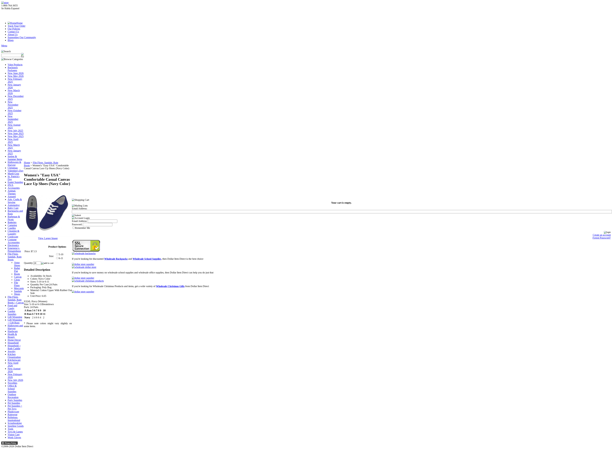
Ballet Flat (17, 269)
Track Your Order (16, 26)
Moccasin (19, 288)
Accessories (14, 188)
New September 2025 (13, 119)
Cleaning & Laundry (13, 232)
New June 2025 (16, 133)
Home (19, 23)
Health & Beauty (12, 335)
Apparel (12, 196)
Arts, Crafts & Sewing (15, 201)
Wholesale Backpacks (116, 258)
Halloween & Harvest (14, 163)
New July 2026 (15, 380)
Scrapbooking (15, 423)
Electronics (13, 245)
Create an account (602, 235)
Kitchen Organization (14, 355)
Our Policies (14, 28)
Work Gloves (14, 437)
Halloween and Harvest (15, 327)
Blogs (11, 40)
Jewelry (11, 351)
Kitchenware (14, 360)
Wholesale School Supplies (147, 258)
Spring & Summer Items (15, 158)
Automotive (14, 205)
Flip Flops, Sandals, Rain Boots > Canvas (16, 300)
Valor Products (15, 64)
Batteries (12, 222)
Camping (12, 225)
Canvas (18, 276)
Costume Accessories (14, 241)
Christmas (13, 167)
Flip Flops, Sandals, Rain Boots (15, 257)
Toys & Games (15, 431)
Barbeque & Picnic (14, 218)
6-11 (61, 258)
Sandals (18, 291)
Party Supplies (15, 400)
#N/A (10, 185)
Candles (12, 228)
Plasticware (13, 411)
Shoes (17, 294)
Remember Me (82, 228)
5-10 (61, 254)
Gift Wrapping (15, 317)
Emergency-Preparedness (14, 249)
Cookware (13, 236)
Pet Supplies (14, 403)
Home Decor (14, 340)
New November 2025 (13, 105)
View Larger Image (48, 238)
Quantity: (28, 263)
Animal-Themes (12, 192)
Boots (17, 274)
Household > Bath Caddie (14, 347)
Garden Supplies (12, 312)
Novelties (12, 383)
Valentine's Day (15, 170)
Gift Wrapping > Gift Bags (15, 321)
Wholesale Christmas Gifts (170, 286)
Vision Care (14, 434)
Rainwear (12, 414)
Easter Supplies (15, 182)
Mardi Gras (13, 173)
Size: (51, 256)
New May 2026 (16, 76)
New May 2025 (16, 136)
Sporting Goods (16, 426)
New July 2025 (15, 130)
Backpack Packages (13, 69)
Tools (10, 428)
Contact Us (13, 31)
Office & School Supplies (12, 388)
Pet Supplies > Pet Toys (15, 407)
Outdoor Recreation (13, 396)
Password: (77, 224)
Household (13, 342)
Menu (4, 45)
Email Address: (79, 208)
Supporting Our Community (22, 37)
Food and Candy (12, 307)
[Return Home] (5, 2)
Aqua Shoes (17, 264)
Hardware (13, 331)
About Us (13, 34)
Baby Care (13, 208)
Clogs (17, 279)
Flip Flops (17, 284)
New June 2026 (16, 73)
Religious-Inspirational (14, 419)
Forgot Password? (602, 237)
